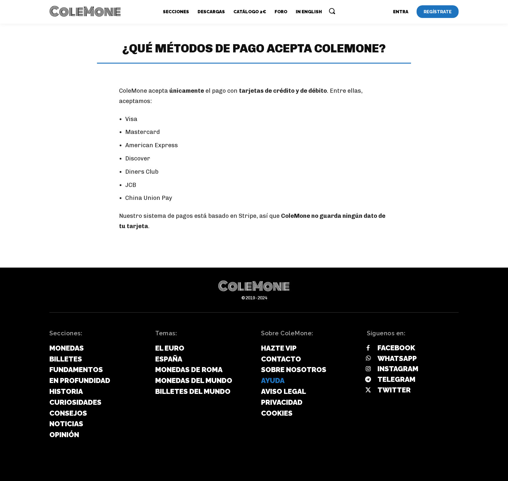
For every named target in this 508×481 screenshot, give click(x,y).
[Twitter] (368, 390)
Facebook (396, 348)
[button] (331, 10)
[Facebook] (368, 348)
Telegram (396, 379)
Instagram (397, 368)
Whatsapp (397, 358)
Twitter (394, 390)
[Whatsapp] (368, 358)
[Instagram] (368, 369)
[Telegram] (368, 379)
